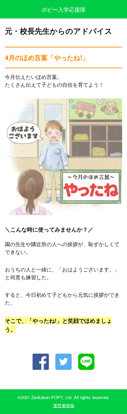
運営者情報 (63, 405)
